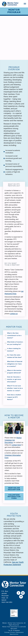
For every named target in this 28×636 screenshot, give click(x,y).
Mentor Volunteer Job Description (13, 440)
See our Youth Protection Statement (14, 563)
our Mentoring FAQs (14, 292)
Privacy (12, 632)
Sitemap (6, 632)
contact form (16, 445)
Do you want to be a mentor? (12, 264)
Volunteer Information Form (13, 456)
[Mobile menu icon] (24, 4)
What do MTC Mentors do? (14, 185)
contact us (14, 313)
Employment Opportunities (17, 633)
